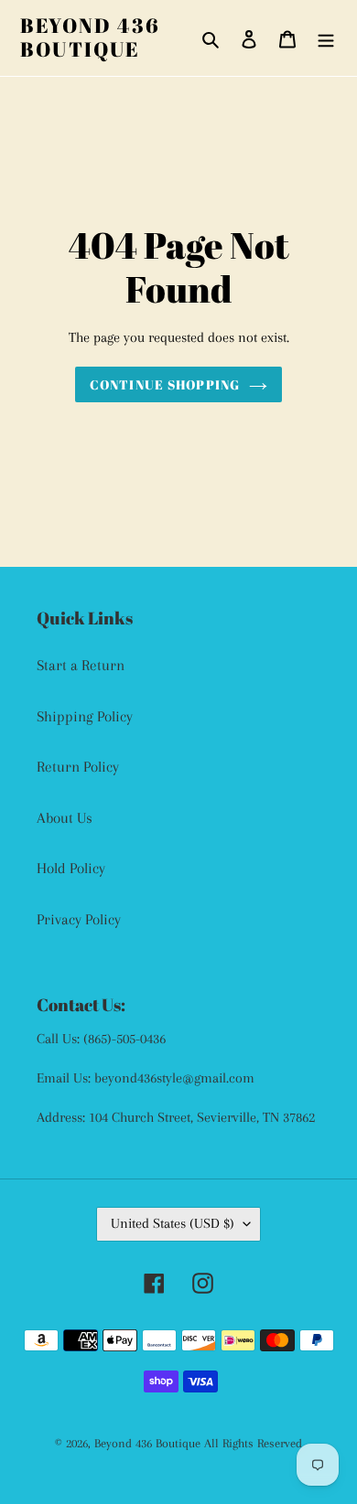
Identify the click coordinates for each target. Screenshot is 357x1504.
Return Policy (78, 766)
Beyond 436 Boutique (90, 38)
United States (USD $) (172, 1223)
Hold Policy (71, 868)
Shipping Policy (85, 716)
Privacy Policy (79, 919)
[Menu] (326, 38)
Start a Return (80, 665)
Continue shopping (165, 384)
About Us (64, 818)
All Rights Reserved (253, 1443)
